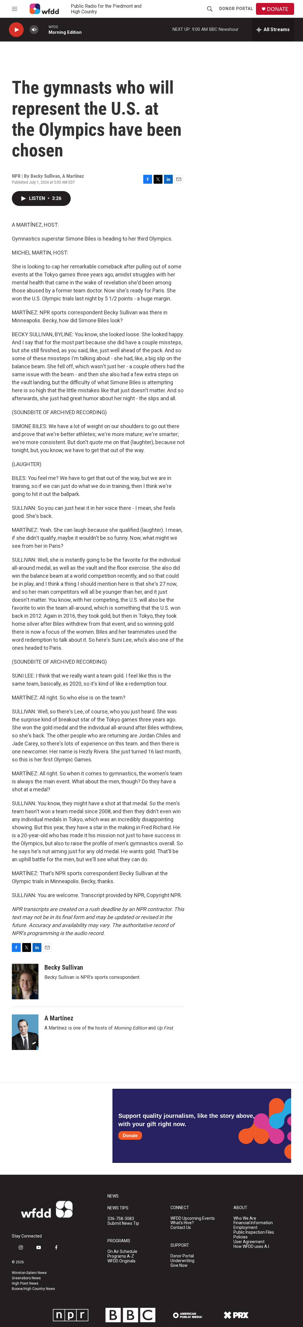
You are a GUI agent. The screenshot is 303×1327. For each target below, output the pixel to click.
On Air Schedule (122, 1251)
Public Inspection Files (253, 1232)
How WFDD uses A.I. (251, 1246)
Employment (245, 1227)
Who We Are (244, 1218)
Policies (240, 1237)
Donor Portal (236, 8)
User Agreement (249, 1242)
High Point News (25, 1283)
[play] (16, 29)
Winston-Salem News (29, 1273)
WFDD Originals (121, 1261)
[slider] (43, 29)
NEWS (113, 1196)
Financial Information (253, 1223)
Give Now (179, 1265)
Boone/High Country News (33, 1289)
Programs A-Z (120, 1256)
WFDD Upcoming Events (192, 1218)
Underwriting (182, 1261)
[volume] (34, 29)
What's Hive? (182, 1223)
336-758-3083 (120, 1218)
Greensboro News (26, 1278)
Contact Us (180, 1227)
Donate (130, 1135)
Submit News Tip (123, 1223)
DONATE (277, 9)
